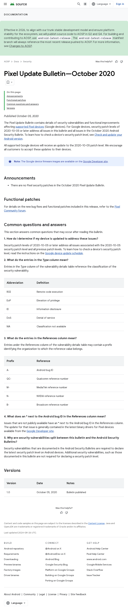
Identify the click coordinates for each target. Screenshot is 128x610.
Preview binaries (12, 564)
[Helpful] (116, 61)
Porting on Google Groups (59, 580)
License (52, 594)
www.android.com (96, 559)
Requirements (11, 553)
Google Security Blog (56, 564)
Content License (96, 523)
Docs (16, 61)
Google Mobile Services (99, 564)
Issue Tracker (93, 575)
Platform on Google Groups (59, 569)
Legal (42, 594)
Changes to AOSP (20, 46)
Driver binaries (11, 575)
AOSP (7, 61)
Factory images (12, 569)
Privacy (63, 594)
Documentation (16, 14)
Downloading (11, 559)
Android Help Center (97, 548)
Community (30, 594)
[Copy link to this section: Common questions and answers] (69, 225)
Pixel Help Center (95, 553)
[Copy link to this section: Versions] (23, 471)
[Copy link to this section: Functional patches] (43, 200)
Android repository (14, 548)
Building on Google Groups (59, 575)
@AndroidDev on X (55, 553)
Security (27, 61)
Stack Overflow (95, 569)
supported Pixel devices (30, 127)
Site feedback (78, 594)
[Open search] (79, 4)
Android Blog (52, 559)
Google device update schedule (64, 253)
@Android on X (53, 548)
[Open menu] (5, 4)
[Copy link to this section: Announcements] (38, 178)
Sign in (120, 3)
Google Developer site (95, 161)
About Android (12, 594)
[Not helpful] (121, 61)
